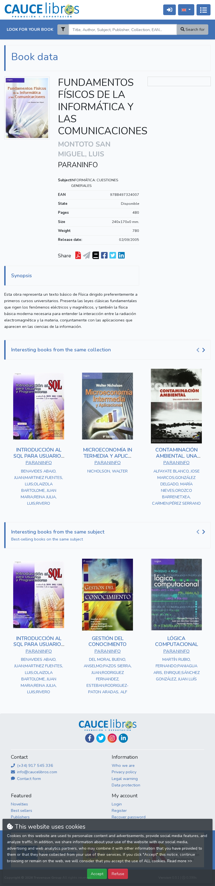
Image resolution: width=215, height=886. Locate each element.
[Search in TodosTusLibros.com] (95, 255)
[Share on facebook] (104, 255)
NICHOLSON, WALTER (107, 471)
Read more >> (179, 861)
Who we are (123, 765)
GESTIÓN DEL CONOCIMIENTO (107, 641)
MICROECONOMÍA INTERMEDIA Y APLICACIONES (107, 455)
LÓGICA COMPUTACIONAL (176, 641)
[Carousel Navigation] (201, 350)
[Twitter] (101, 738)
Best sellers (21, 810)
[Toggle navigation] (204, 9)
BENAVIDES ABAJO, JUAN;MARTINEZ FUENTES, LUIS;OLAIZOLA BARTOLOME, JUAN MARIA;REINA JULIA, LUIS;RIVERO (38, 487)
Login (117, 804)
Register (119, 810)
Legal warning (125, 778)
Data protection (126, 785)
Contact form (28, 778)
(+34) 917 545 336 (34, 765)
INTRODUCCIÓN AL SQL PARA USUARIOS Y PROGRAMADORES (38, 455)
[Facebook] (89, 738)
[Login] (169, 9)
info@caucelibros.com (36, 772)
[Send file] (86, 255)
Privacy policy (124, 772)
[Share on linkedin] (121, 255)
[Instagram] (112, 738)
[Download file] (78, 255)
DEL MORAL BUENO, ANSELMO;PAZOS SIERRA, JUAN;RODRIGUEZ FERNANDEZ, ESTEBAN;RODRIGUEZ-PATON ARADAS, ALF (108, 675)
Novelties (19, 804)
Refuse (118, 873)
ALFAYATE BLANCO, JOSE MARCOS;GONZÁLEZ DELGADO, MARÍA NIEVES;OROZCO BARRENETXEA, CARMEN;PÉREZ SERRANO (176, 487)
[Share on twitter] (112, 255)
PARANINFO (78, 165)
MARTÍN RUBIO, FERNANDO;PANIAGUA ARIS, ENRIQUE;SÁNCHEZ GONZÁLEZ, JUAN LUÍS (176, 669)
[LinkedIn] (123, 738)
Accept (97, 873)
